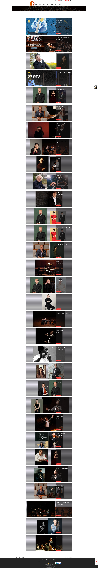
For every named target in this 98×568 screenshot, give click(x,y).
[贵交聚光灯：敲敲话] (49, 268)
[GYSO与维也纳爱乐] (49, 492)
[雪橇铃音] (49, 199)
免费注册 (61, 0)
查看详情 (59, 33)
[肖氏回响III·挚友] (49, 182)
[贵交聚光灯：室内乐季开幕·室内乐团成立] (49, 44)
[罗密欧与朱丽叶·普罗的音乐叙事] (49, 251)
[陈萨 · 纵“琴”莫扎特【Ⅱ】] (49, 130)
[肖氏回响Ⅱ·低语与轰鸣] (49, 96)
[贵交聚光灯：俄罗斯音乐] (49, 440)
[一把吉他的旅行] (49, 27)
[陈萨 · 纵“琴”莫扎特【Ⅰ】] (49, 113)
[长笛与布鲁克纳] (49, 526)
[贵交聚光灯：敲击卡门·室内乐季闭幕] (49, 509)
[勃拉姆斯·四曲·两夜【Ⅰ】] (49, 337)
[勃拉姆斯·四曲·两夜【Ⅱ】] (49, 354)
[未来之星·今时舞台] (49, 423)
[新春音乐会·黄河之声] (49, 285)
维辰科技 (50, 565)
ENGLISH (67, 0)
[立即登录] (59, 0)
